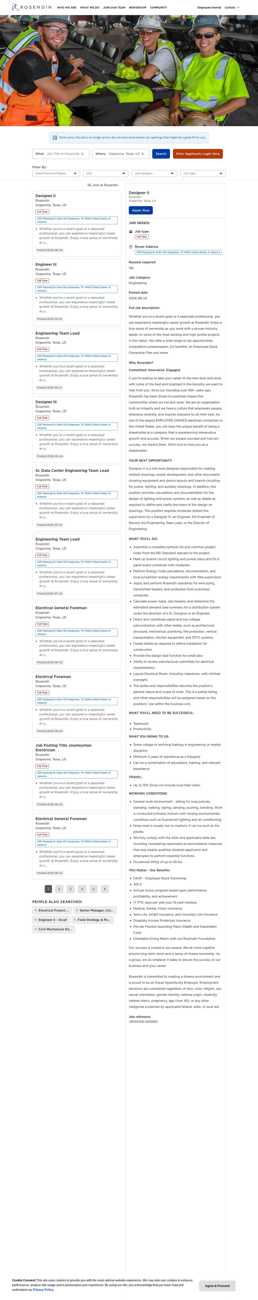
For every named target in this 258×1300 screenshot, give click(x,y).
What (40, 154)
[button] (46, 196)
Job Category (144, 173)
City (89, 173)
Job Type (189, 173)
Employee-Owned (209, 7)
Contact (230, 7)
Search (161, 154)
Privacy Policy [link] (43, 1289)
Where (100, 154)
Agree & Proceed (217, 1286)
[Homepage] (31, 7)
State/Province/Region (51, 173)
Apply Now (141, 210)
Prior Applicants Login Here (198, 154)
